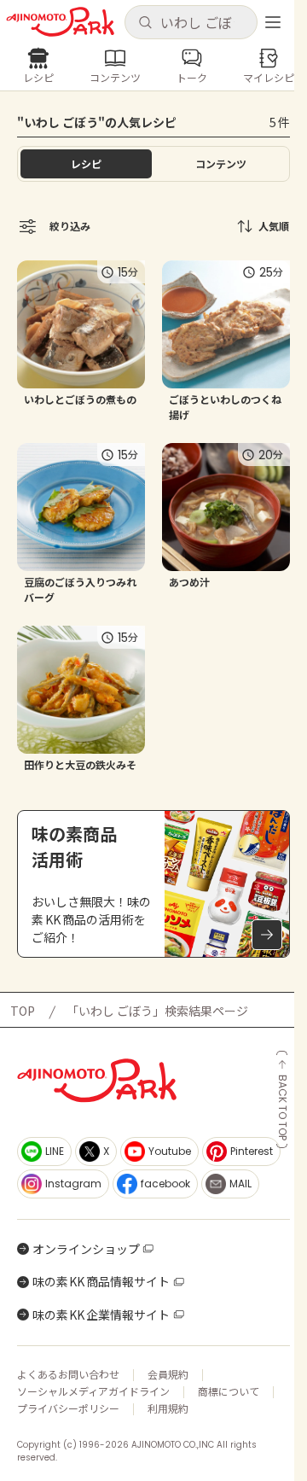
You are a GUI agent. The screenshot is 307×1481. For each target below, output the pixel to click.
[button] (191, 22)
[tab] (221, 163)
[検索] (145, 23)
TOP (22, 1010)
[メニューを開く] (273, 22)
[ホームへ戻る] (60, 22)
